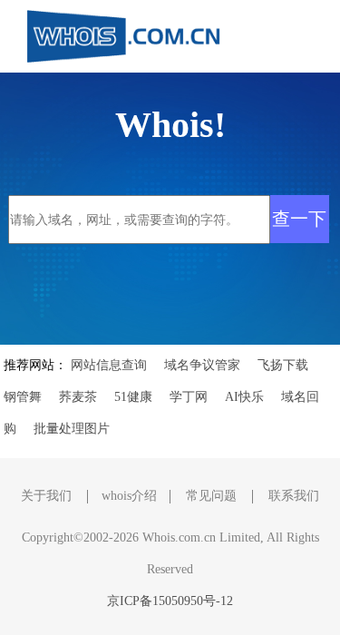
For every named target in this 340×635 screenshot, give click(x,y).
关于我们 (46, 496)
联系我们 (293, 496)
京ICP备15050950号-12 (170, 601)
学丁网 (189, 397)
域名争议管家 (202, 365)
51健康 (133, 397)
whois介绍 (129, 496)
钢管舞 (23, 397)
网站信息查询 (109, 365)
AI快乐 (244, 397)
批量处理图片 (72, 428)
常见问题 (211, 496)
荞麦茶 (78, 397)
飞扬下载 (282, 365)
